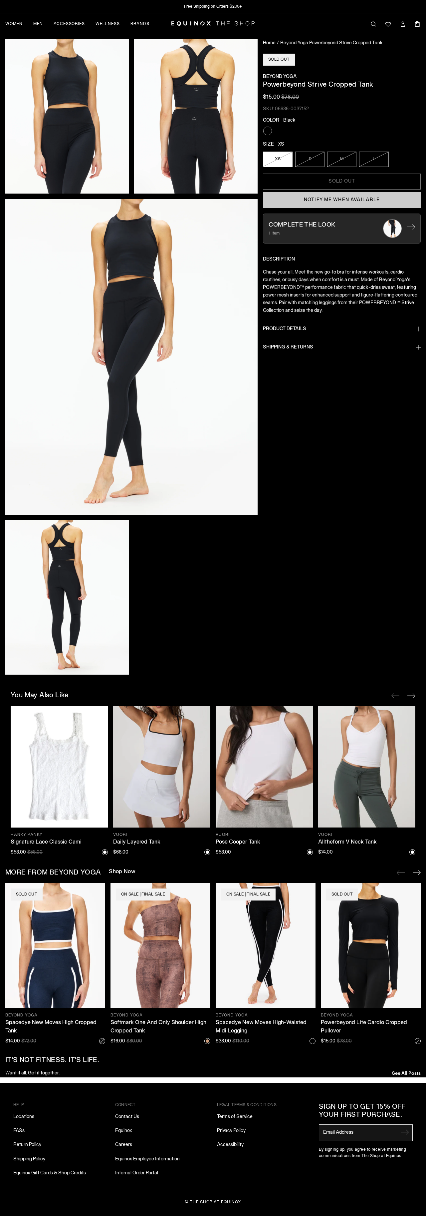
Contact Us (127, 1117)
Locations (23, 1117)
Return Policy (27, 1145)
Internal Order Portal (136, 1173)
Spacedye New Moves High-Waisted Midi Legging (261, 1027)
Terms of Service (235, 1117)
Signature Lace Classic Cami (46, 842)
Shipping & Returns (288, 347)
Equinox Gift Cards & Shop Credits (49, 1173)
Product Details (284, 329)
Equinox (123, 1131)
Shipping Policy (29, 1159)
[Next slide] (417, 873)
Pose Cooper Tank (238, 842)
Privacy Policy (231, 1131)
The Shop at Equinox (215, 1202)
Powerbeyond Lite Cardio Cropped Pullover (364, 1027)
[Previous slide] (401, 873)
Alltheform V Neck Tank (347, 842)
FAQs (19, 1131)
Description (279, 259)
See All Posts (406, 1072)
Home (269, 43)
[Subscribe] (405, 1132)
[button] (67, 116)
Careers (123, 1145)
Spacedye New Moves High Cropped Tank (51, 1027)
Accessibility (230, 1145)
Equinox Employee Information (147, 1159)
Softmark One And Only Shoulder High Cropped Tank (158, 1027)
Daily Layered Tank (136, 842)
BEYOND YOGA (280, 77)
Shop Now (122, 872)
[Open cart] (417, 24)
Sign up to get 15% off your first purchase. (362, 1111)
